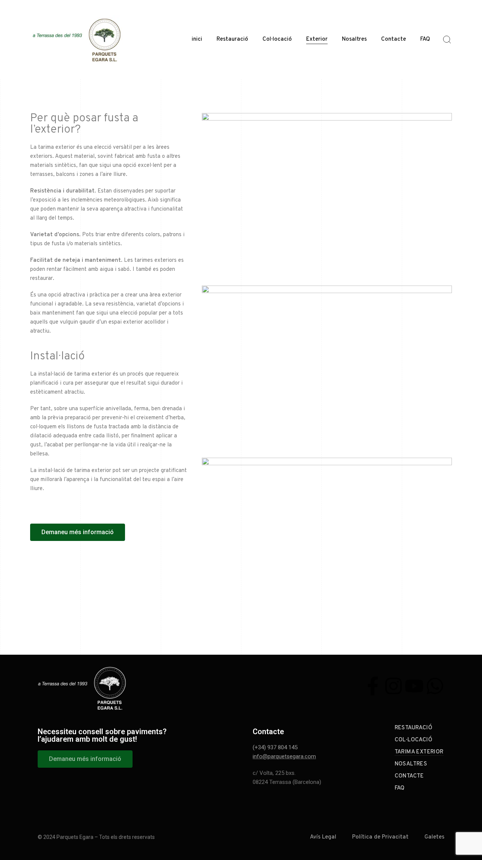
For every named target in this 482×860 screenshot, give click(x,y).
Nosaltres (354, 39)
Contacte (393, 39)
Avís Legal (323, 837)
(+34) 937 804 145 (275, 747)
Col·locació (277, 39)
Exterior (317, 39)
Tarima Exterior (419, 752)
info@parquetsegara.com (284, 756)
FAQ (425, 39)
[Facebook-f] (372, 686)
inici (197, 39)
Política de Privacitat (380, 837)
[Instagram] (393, 686)
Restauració (232, 39)
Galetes (434, 837)
